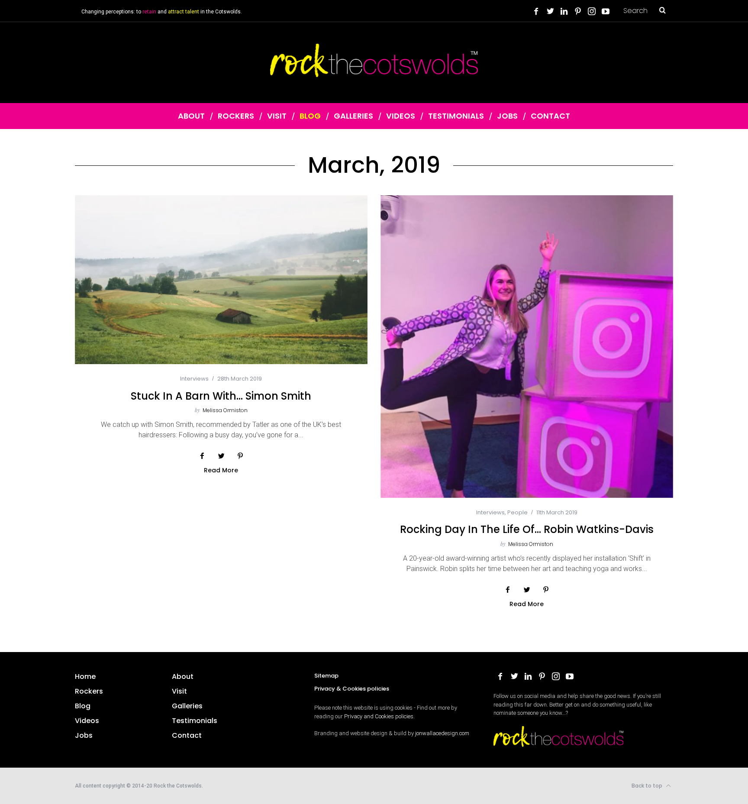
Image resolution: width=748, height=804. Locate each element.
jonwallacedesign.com (442, 733)
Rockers (89, 691)
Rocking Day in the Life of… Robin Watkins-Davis (527, 529)
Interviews (194, 379)
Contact (187, 735)
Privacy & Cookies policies (351, 689)
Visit (179, 691)
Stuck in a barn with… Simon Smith (221, 396)
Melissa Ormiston (225, 410)
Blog (82, 706)
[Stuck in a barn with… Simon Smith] (221, 279)
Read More (221, 471)
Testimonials (194, 721)
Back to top (648, 785)
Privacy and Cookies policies (378, 716)
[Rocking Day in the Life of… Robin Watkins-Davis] (526, 346)
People (517, 512)
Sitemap (326, 676)
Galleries (187, 706)
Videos (87, 721)
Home (85, 676)
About (182, 676)
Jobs (84, 735)
